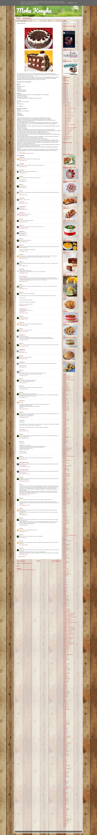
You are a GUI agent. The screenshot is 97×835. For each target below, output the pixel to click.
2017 (65, 89)
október (66, 105)
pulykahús (65, 702)
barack (64, 401)
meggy (28, 153)
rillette (64, 716)
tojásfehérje (65, 772)
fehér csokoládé (66, 473)
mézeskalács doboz (66, 618)
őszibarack (65, 682)
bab (63, 393)
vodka (64, 807)
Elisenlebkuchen (68, 109)
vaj (63, 796)
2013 (65, 95)
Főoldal (18, 18)
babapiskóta (65, 394)
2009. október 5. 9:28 (23, 181)
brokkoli (64, 414)
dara (64, 438)
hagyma (64, 500)
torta (33, 153)
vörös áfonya (65, 808)
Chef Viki (21, 198)
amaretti (64, 382)
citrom (64, 422)
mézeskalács (65, 611)
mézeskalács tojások (66, 639)
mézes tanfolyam (66, 610)
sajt (63, 725)
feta (63, 477)
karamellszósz (65, 523)
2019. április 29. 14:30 (23, 514)
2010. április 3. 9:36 (22, 367)
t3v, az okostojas (22, 276)
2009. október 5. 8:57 (23, 160)
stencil (64, 741)
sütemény (65, 744)
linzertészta (65, 584)
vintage (64, 804)
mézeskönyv (65, 646)
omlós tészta (65, 675)
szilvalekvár (65, 753)
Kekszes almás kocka (69, 112)
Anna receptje (65, 386)
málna (64, 594)
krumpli (64, 556)
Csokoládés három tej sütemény (70, 127)
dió (63, 445)
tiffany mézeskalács (66, 768)
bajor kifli (64, 398)
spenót (64, 740)
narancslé (65, 666)
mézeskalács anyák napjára (68, 614)
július (66, 139)
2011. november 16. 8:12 (23, 438)
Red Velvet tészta (66, 709)
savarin (64, 729)
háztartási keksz (66, 503)
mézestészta (65, 649)
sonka (64, 734)
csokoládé (22, 153)
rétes (64, 712)
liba (63, 578)
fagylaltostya (65, 469)
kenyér (64, 531)
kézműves (65, 536)
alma (64, 381)
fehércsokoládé (66, 476)
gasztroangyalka (66, 484)
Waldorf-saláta (65, 809)
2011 (65, 98)
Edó (20, 190)
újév (64, 791)
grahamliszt (65, 493)
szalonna (64, 748)
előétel (64, 458)
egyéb (64, 453)
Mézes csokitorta (68, 106)
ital (63, 509)
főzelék (64, 481)
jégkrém (64, 511)
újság (64, 795)
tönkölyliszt (65, 783)
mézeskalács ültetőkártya (67, 642)
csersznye (65, 432)
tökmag (64, 780)
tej (63, 757)
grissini (64, 496)
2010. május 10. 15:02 (23, 375)
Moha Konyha (34, 10)
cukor (64, 426)
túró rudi (64, 785)
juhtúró (64, 513)
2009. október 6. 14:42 (23, 305)
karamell (64, 521)
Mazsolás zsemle (68, 111)
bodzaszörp (65, 410)
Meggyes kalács (68, 121)
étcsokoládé (65, 462)
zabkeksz (64, 812)
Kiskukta (21, 269)
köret (64, 551)
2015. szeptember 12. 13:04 (24, 466)
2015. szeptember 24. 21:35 (24, 505)
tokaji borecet (65, 776)
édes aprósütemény (66, 448)
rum (63, 721)
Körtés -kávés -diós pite (69, 115)
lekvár (64, 567)
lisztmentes (65, 587)
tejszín (30, 153)
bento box (65, 406)
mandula (64, 596)
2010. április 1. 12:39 (23, 358)
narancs (64, 665)
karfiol (64, 524)
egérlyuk (64, 452)
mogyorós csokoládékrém (67, 654)
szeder (64, 749)
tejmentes (65, 761)
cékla (64, 421)
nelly (20, 254)
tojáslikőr (64, 773)
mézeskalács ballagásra (67, 615)
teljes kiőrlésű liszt (66, 765)
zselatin (64, 824)
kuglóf (64, 559)
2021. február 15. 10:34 (23, 554)
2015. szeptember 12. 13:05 (24, 473)
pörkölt (64, 701)
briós (64, 413)
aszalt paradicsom (66, 390)
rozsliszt (64, 720)
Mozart (64, 657)
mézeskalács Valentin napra (68, 643)
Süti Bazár (21, 212)
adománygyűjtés (66, 375)
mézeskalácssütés (66, 645)
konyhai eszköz (66, 548)
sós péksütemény (66, 736)
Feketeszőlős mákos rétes (69, 128)
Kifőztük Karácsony (66, 540)
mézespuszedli (65, 647)
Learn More (70, 2)
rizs (63, 717)
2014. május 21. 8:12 (23, 459)
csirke (64, 434)
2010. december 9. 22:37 (23, 417)
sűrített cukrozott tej (66, 742)
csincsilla (21, 157)
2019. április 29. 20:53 (23, 525)
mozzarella (65, 659)
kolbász (64, 547)
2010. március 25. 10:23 (23, 331)
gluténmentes (65, 489)
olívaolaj (64, 674)
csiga (64, 433)
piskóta (64, 697)
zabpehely (65, 815)
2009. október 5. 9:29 (23, 187)
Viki (20, 284)
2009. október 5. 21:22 (23, 265)
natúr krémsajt (65, 669)
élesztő (64, 457)
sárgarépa (65, 728)
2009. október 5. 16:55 (23, 228)
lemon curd (65, 568)
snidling (64, 733)
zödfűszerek (65, 820)
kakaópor (64, 516)
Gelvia (20, 370)
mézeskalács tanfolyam (67, 638)
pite (63, 698)
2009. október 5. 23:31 (23, 288)
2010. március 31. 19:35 (23, 346)
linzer (64, 583)
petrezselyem (65, 693)
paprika (64, 686)
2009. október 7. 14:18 (23, 312)
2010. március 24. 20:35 (23, 325)
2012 (65, 96)
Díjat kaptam (67, 133)
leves (64, 576)
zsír (63, 827)
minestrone (65, 651)
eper (64, 461)
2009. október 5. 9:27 (23, 172)
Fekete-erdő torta (68, 131)
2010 (65, 99)
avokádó (64, 391)
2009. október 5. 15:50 (23, 215)
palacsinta (65, 685)
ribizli (64, 713)
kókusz (64, 543)
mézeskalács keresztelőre (67, 627)
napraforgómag (66, 663)
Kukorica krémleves (68, 130)
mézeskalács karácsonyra (67, 626)
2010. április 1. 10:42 (23, 352)
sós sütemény (65, 737)
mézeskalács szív (66, 635)
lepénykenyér (65, 572)
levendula (65, 575)
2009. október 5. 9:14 (23, 166)
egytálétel (65, 454)
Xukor (64, 811)
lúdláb (64, 588)
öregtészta (65, 681)
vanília (64, 801)
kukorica (64, 560)
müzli (64, 662)
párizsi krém (65, 690)
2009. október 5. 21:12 (23, 258)
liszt (63, 586)
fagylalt (64, 468)
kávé (64, 525)
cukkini (64, 425)
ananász (64, 385)
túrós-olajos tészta (66, 787)
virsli (64, 805)
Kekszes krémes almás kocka (70, 108)
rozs (64, 718)
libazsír (64, 579)
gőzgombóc (65, 492)
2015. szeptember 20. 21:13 (24, 494)
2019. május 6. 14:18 (23, 531)
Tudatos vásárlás (68, 117)
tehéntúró (65, 756)
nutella (64, 671)
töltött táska (65, 781)
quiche (64, 705)
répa (64, 710)
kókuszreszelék (66, 544)
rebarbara (65, 708)
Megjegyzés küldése (21, 556)
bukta (64, 417)
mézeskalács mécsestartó (67, 630)
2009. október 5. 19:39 (23, 251)
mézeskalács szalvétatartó (67, 634)
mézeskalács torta (66, 641)
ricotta (64, 714)
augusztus (67, 138)
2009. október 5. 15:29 (23, 209)
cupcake (64, 429)
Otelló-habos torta (68, 118)
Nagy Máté (66, 80)
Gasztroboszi (21, 206)
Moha (20, 176)
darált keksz (65, 440)
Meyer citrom (65, 606)
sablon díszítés (65, 724)
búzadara (64, 418)
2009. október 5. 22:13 (23, 273)
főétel (64, 480)
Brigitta (20, 245)
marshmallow (65, 599)
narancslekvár (65, 667)
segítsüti (64, 730)
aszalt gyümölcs (66, 389)
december (67, 102)
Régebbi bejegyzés (56, 561)
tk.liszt (64, 769)
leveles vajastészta (66, 574)
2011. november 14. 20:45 (24, 430)
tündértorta (65, 788)
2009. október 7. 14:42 (23, 319)
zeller (64, 816)
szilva (64, 752)
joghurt (64, 512)
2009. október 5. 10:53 (23, 203)
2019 (65, 86)
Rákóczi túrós (65, 706)
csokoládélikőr (65, 437)
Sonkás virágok (67, 114)
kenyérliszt (65, 532)
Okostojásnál (48, 77)
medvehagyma (65, 603)
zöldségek (65, 823)
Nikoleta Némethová (23, 462)
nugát (64, 670)
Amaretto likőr (65, 383)
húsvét (64, 508)
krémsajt (64, 555)
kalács (64, 517)
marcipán (64, 598)
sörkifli (64, 738)
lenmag (64, 571)
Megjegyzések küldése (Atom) (27, 563)
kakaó (25, 153)
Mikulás (64, 650)
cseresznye (65, 430)
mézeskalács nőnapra (67, 631)
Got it (75, 2)
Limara (20, 225)
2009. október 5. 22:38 (23, 281)
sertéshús (65, 732)
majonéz (64, 591)
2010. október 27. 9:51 (23, 397)
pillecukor (64, 694)
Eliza (20, 508)
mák (64, 592)
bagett (64, 397)
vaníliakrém (65, 803)
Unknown (21, 400)
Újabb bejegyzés (21, 561)
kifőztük (64, 539)
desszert (64, 441)
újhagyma (65, 792)
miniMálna (21, 349)
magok (64, 590)
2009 (65, 101)
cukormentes (65, 428)
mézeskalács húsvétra (67, 623)
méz (64, 607)
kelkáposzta (65, 528)
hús (63, 505)
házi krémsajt (65, 501)
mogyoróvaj (65, 655)
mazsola (64, 602)
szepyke (21, 163)
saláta (64, 726)
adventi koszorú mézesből (67, 379)
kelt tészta (65, 529)
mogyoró (64, 653)
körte (64, 552)
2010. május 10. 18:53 (23, 382)
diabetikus (65, 442)
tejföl (64, 760)
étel (63, 464)
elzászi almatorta (66, 460)
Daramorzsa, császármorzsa (70, 124)
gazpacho (65, 485)
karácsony (65, 520)
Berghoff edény (66, 409)
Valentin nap (65, 800)
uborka (64, 789)
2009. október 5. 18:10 (23, 241)
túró (63, 784)
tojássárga (65, 775)
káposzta (64, 519)
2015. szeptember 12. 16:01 (24, 481)
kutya (64, 564)
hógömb (64, 504)
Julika (20, 261)
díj (63, 444)
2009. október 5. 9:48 (23, 194)
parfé (64, 689)
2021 (65, 85)
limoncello (65, 582)
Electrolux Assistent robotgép (68, 456)
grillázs (64, 495)
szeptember (67, 136)
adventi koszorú (66, 378)
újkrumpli (64, 793)
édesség (64, 450)
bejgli (64, 405)
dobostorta (65, 446)
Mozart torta (65, 658)
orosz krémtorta (66, 678)
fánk (64, 472)
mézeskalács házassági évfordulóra (69, 622)
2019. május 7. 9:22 (22, 537)
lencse (64, 570)
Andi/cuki (21, 231)
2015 (65, 92)
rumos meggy (65, 722)
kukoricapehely (65, 562)
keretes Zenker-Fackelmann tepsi (69, 535)
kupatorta (64, 563)
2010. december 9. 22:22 (23, 408)
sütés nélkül (65, 745)
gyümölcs (64, 497)
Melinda (20, 322)
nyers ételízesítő (66, 673)
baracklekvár (65, 402)
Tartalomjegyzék (27, 18)
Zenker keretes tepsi (66, 819)
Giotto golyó (65, 488)
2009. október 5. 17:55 (23, 235)
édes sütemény (66, 449)
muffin (64, 661)
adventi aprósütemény (67, 377)
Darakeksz (67, 134)
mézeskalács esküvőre (67, 619)
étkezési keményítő (66, 465)
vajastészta (65, 799)
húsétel (64, 507)
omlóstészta (65, 677)
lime (64, 580)
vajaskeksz (65, 797)
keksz (64, 527)
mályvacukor (65, 595)
